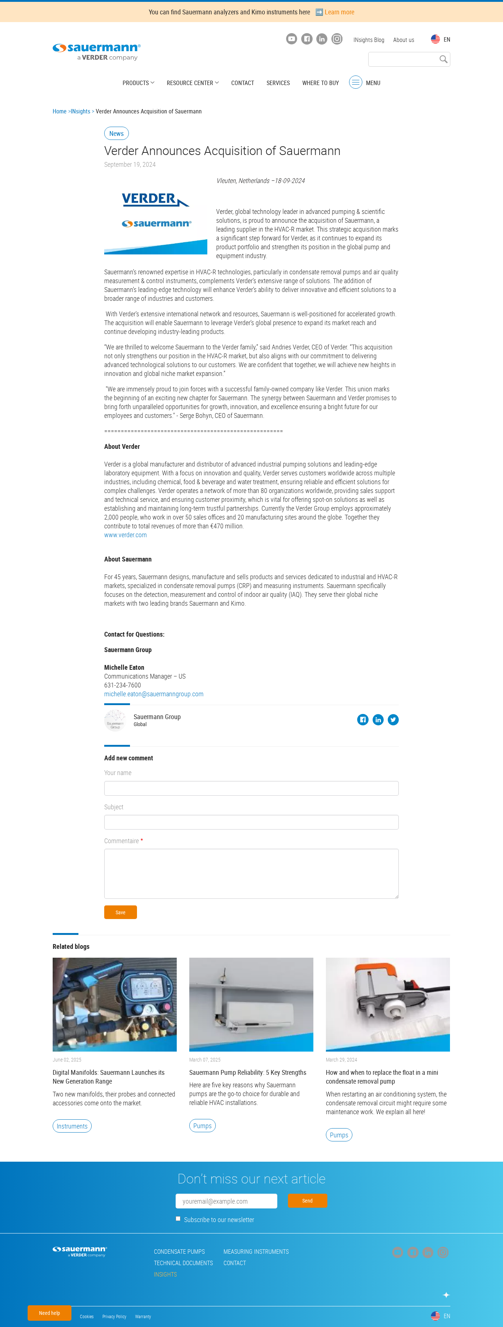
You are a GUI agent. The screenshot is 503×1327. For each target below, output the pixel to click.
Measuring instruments (256, 1251)
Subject (113, 806)
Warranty (143, 1316)
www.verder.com (125, 534)
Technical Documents (183, 1263)
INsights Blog (368, 40)
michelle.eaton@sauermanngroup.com (154, 693)
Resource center (190, 83)
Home (60, 111)
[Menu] (355, 82)
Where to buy (320, 83)
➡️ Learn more (334, 11)
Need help (49, 1312)
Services (278, 83)
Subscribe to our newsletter (219, 1219)
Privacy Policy (114, 1316)
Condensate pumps (179, 1251)
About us (403, 40)
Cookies (87, 1316)
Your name (117, 772)
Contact (242, 83)
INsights (80, 111)
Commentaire (121, 840)
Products (136, 83)
